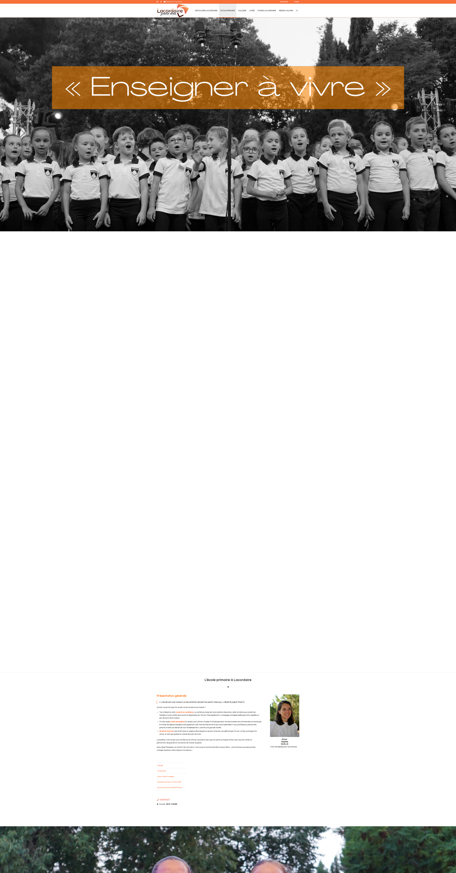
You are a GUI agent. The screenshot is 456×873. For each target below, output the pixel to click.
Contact (296, 1)
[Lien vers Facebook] (161, 2)
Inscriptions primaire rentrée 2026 (169, 782)
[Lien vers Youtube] (164, 2)
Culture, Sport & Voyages (165, 776)
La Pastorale (161, 771)
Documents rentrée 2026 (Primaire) (169, 787)
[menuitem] (282, 1)
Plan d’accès (284, 1)
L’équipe (160, 765)
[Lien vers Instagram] (157, 2)
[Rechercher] (297, 10)
